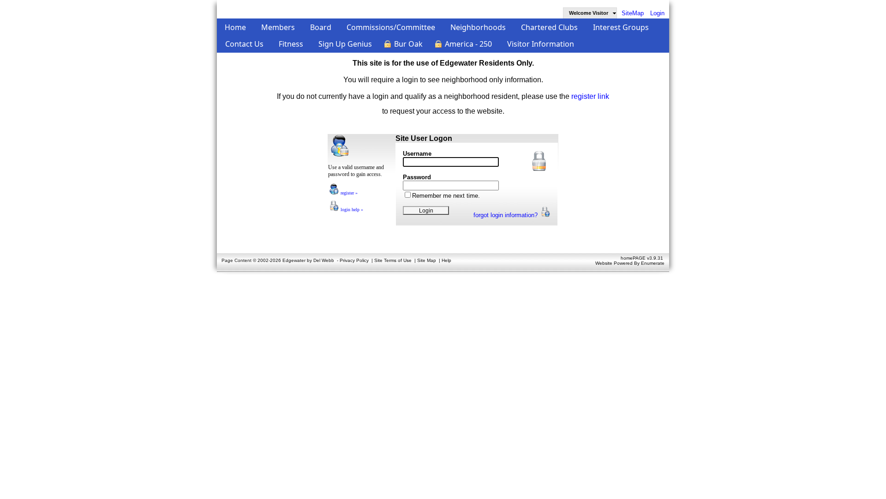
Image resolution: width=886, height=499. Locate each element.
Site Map (426, 260)
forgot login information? (506, 215)
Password (417, 177)
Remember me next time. (446, 195)
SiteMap (633, 13)
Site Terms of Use (393, 260)
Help (446, 260)
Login (657, 13)
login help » (351, 209)
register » (348, 192)
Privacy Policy (354, 260)
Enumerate (652, 263)
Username (417, 153)
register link (590, 96)
